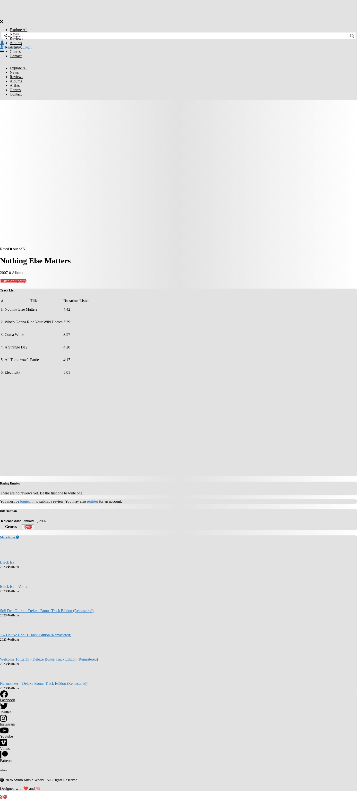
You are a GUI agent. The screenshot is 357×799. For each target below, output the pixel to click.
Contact (16, 56)
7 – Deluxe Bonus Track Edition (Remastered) (35, 635)
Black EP (7, 562)
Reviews (16, 38)
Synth (28, 527)
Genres (15, 51)
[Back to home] (1, 797)
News (14, 34)
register (92, 501)
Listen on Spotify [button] (13, 281)
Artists (15, 47)
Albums (16, 43)
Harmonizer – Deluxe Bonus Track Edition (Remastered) (43, 683)
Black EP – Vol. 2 (13, 586)
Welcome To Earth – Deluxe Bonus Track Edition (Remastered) (49, 659)
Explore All (18, 30)
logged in (27, 501)
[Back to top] (5, 797)
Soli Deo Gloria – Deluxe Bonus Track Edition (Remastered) (47, 611)
